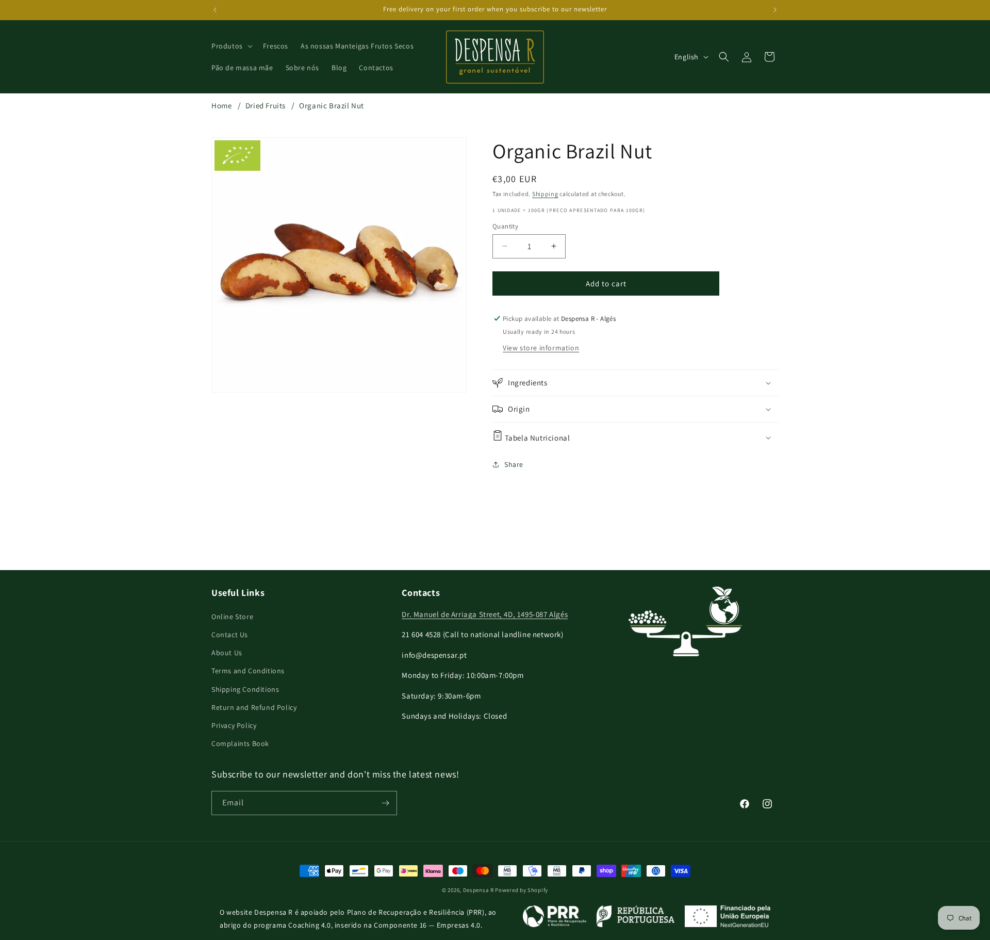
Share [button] (513, 464)
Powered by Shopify (521, 890)
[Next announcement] (775, 10)
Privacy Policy (233, 725)
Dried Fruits (265, 105)
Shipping (545, 194)
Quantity (505, 225)
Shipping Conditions (245, 689)
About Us (226, 652)
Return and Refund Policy (253, 707)
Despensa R (478, 890)
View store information (541, 347)
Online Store (232, 616)
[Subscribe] (385, 803)
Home (221, 105)
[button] (231, 46)
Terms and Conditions (248, 670)
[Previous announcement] (215, 10)
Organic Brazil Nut (331, 105)
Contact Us (229, 634)
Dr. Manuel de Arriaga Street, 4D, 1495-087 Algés (485, 614)
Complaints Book (240, 743)
